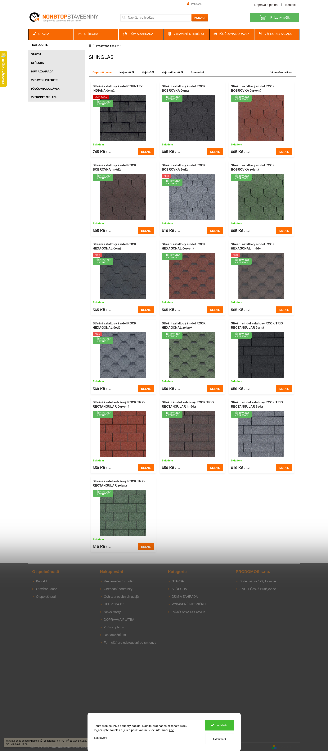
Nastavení (100, 737)
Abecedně (197, 72)
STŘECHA (37, 62)
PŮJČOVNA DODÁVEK (45, 88)
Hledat (199, 17)
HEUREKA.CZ (114, 604)
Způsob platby (114, 627)
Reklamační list (115, 635)
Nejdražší (148, 72)
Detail (146, 151)
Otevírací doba (46, 589)
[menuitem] (50, 34)
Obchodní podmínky (118, 589)
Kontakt (290, 5)
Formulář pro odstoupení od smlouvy (130, 642)
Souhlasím (222, 725)
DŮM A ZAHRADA (42, 71)
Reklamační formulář (119, 581)
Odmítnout (219, 738)
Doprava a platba (266, 5)
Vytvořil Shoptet (288, 746)
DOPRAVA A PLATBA (119, 619)
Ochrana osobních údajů (121, 596)
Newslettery (112, 612)
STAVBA (36, 54)
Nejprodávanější (172, 72)
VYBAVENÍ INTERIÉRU (45, 80)
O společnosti (46, 596)
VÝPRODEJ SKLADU (44, 97)
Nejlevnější (126, 72)
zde (171, 730)
